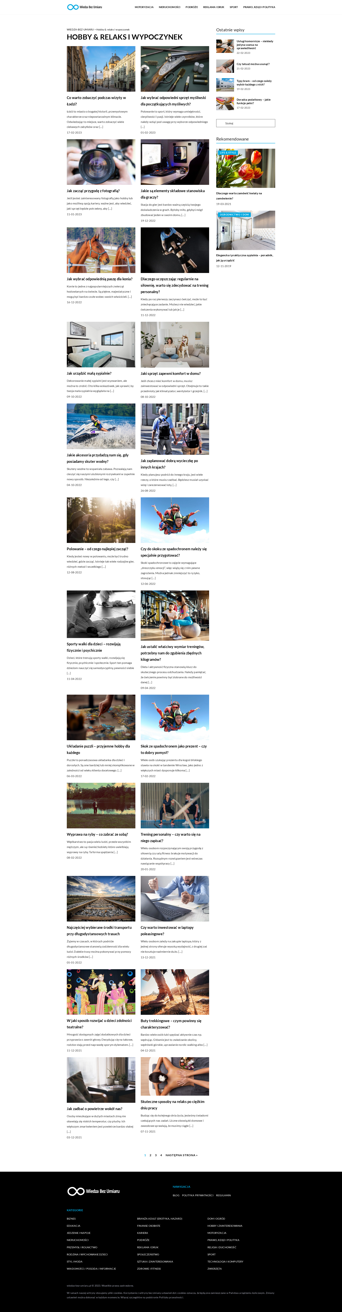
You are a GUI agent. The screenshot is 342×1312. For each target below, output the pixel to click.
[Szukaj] (220, 123)
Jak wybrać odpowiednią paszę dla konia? (99, 279)
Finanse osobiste (148, 1225)
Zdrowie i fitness (149, 1268)
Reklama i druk (213, 7)
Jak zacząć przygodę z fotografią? (93, 191)
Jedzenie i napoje (78, 1232)
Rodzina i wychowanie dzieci (87, 1254)
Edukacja (74, 1225)
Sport (234, 7)
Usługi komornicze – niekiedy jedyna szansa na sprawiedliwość (255, 45)
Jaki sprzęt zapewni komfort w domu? (171, 373)
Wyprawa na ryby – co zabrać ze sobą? (97, 834)
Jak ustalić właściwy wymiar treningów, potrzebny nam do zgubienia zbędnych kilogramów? (172, 653)
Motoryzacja (144, 7)
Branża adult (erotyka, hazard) (159, 1218)
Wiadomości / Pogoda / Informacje (91, 1268)
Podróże (192, 7)
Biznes (71, 1218)
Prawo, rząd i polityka (259, 7)
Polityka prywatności (197, 1195)
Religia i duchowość (222, 1247)
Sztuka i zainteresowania (155, 1261)
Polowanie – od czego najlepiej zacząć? (97, 549)
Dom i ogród (216, 1218)
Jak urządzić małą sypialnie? (89, 373)
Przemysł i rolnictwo (82, 1247)
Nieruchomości (169, 7)
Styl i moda (74, 1261)
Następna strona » (182, 1155)
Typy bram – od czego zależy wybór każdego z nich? (254, 82)
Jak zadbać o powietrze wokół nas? (94, 1109)
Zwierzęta (215, 1268)
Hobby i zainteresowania (225, 1225)
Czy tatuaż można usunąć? (253, 64)
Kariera (142, 1232)
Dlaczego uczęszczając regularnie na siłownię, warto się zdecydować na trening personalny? (175, 285)
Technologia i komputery (225, 1261)
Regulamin (223, 1195)
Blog (176, 1195)
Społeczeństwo (148, 1254)
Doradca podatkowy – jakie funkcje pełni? (254, 101)
